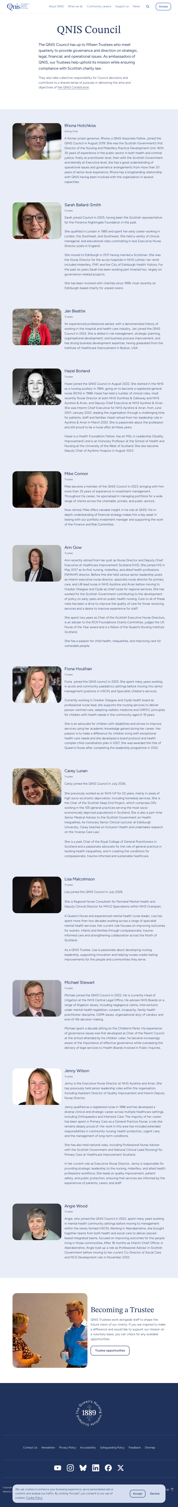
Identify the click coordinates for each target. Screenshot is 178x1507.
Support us (122, 6)
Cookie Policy (34, 1497)
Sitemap (150, 1447)
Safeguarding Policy (112, 1447)
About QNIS (56, 6)
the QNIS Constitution (73, 87)
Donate (163, 6)
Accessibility (88, 1447)
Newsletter (48, 1447)
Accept (137, 1493)
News (136, 6)
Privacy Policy (67, 1447)
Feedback (135, 1447)
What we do (75, 6)
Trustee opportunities (110, 1350)
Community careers (99, 6)
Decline (155, 1493)
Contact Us (30, 1447)
